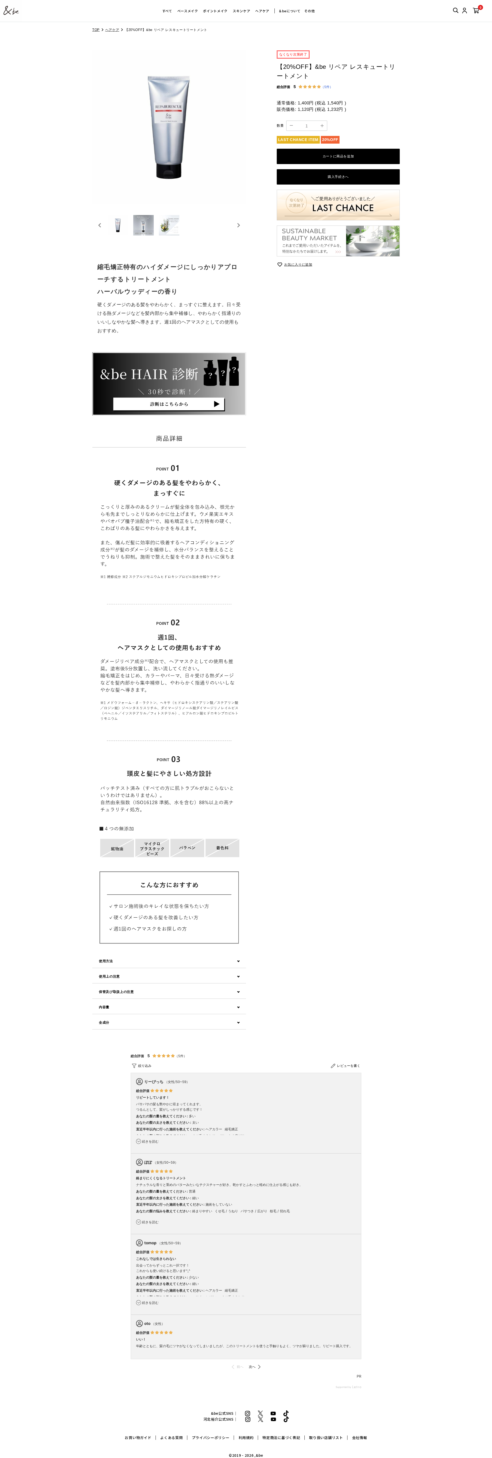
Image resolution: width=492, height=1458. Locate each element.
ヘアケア (262, 10)
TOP (96, 30)
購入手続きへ (338, 177)
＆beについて (290, 10)
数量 (280, 125)
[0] (476, 10)
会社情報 (359, 1437)
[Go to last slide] (100, 225)
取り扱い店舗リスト (326, 1437)
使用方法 (106, 961)
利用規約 (246, 1437)
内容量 (104, 1007)
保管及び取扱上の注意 (116, 992)
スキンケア (241, 10)
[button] (118, 225)
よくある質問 (171, 1437)
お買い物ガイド (138, 1437)
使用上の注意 (109, 976)
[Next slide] (238, 225)
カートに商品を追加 (338, 156)
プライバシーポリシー (211, 1437)
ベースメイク (187, 10)
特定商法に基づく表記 (281, 1437)
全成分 (104, 1022)
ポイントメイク (215, 10)
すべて (167, 10)
